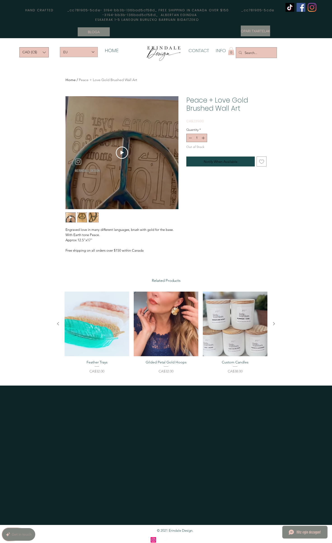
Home (70, 80)
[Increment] (203, 138)
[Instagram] (312, 7)
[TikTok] (289, 7)
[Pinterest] (176, 540)
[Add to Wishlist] (262, 162)
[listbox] (34, 52)
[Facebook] (301, 7)
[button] (34, 52)
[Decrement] (190, 138)
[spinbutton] (197, 138)
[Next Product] (274, 323)
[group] (166, 336)
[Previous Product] (58, 323)
